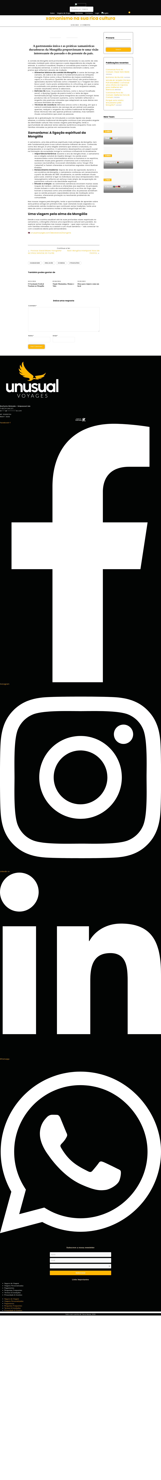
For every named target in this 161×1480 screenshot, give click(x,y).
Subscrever (80, 1273)
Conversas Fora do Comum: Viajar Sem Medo (117, 70)
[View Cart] (128, 13)
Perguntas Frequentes (13, 1290)
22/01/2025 (75, 25)
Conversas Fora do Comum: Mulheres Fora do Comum (118, 94)
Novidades (79, 13)
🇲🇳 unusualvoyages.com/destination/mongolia (49, 233)
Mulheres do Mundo (115, 77)
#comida (61, 263)
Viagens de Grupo (64, 13)
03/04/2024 (57, 281)
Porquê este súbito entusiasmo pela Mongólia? (115, 102)
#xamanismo (35, 263)
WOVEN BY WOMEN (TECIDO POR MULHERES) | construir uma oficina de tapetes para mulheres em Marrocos (118, 85)
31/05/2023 (82, 281)
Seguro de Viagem (11, 1283)
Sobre (52, 13)
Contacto (89, 13)
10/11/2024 (32, 281)
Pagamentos (9, 1288)
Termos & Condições (12, 1293)
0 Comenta (85, 25)
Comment (32, 306)
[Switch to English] (106, 13)
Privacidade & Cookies (13, 1295)
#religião (49, 263)
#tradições (75, 263)
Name (31, 336)
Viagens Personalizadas (13, 1286)
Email (55, 336)
